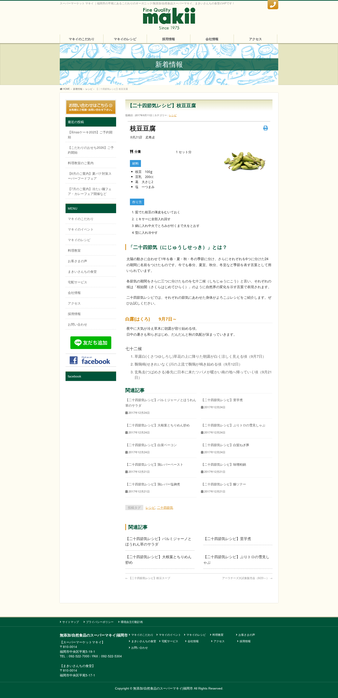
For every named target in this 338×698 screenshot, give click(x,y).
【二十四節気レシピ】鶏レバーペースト (154, 464)
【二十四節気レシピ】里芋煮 (222, 399)
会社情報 (74, 292)
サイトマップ (70, 622)
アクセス (74, 303)
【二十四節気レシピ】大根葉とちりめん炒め (157, 425)
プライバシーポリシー (100, 622)
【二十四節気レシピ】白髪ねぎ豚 (225, 444)
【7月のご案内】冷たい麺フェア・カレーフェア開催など (90, 191)
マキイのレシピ (79, 239)
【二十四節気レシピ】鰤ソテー (223, 484)
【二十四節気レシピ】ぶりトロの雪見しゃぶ (233, 425)
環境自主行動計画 (132, 622)
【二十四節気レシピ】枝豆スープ (147, 578)
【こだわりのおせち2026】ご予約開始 (91, 150)
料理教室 (74, 250)
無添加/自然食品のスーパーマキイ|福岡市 (163, 688)
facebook (74, 376)
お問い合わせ (77, 324)
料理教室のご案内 (81, 162)
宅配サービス (77, 282)
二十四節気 (165, 507)
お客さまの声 (77, 261)
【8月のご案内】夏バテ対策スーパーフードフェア (90, 175)
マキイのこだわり (81, 218)
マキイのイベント (81, 229)
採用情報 (74, 313)
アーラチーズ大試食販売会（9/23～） (247, 578)
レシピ (173, 115)
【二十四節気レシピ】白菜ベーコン (151, 444)
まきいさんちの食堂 (82, 271)
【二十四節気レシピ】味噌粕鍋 (223, 464)
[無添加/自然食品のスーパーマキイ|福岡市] (169, 25)
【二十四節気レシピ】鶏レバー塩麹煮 (152, 484)
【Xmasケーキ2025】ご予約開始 (90, 134)
